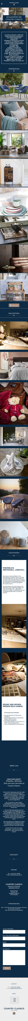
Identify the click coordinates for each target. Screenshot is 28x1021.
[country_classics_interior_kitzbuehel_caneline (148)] (14, 87)
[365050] (14, 230)
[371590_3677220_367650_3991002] (14, 116)
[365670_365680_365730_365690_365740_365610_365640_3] (14, 201)
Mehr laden (15, 305)
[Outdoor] (14, 499)
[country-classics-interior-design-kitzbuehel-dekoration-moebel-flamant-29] (14, 259)
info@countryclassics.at (16, 875)
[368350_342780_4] (14, 173)
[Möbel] (14, 436)
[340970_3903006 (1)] (14, 287)
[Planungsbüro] (14, 335)
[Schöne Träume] (14, 366)
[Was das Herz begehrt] (14, 535)
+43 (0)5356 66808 (15, 873)
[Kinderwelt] (14, 403)
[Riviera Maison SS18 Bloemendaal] (14, 144)
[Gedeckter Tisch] (14, 462)
